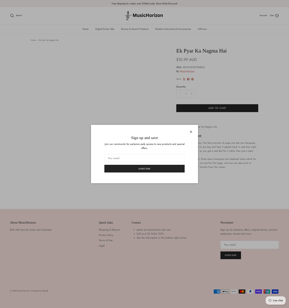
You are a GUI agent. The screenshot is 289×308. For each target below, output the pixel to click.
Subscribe (144, 168)
